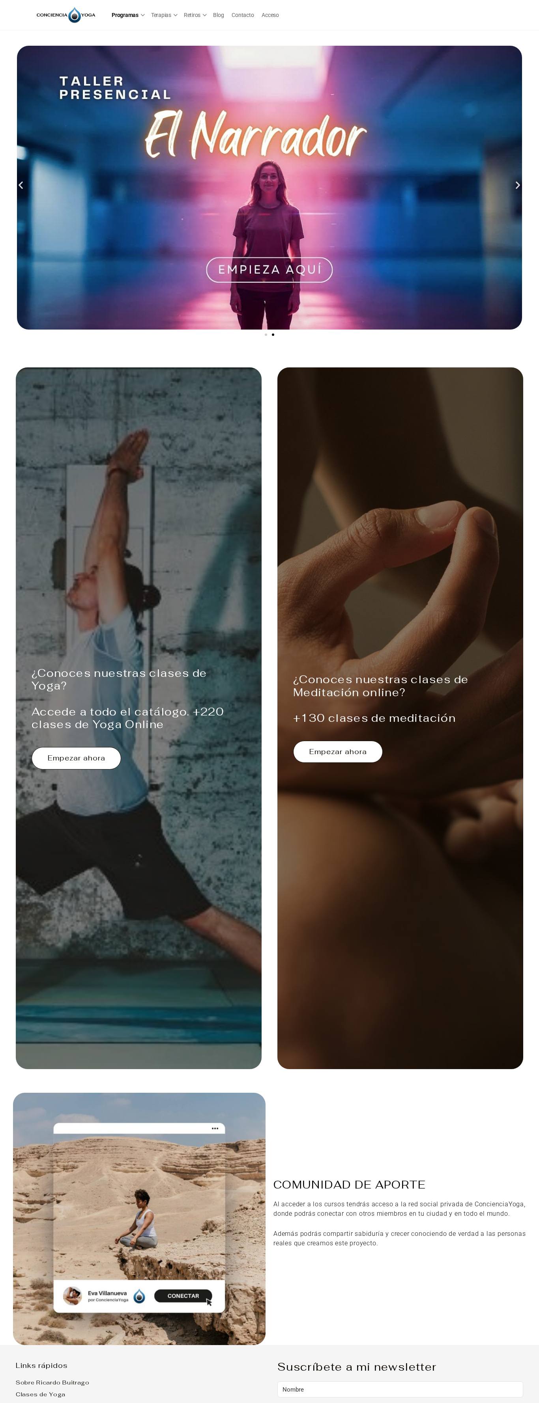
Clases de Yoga (41, 1394)
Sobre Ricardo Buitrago (53, 1382)
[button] (21, 185)
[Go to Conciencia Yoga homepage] (66, 14)
